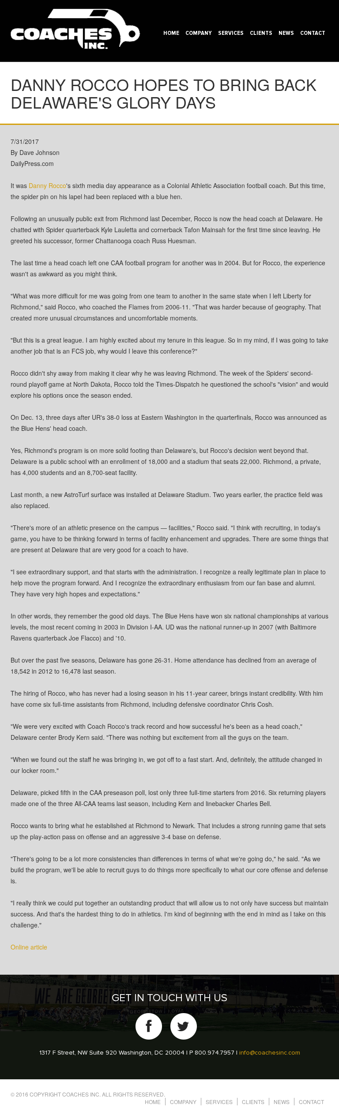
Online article (29, 946)
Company (198, 33)
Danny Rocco (47, 185)
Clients (261, 33)
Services (231, 33)
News (286, 33)
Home (171, 33)
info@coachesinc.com (269, 1053)
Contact (312, 33)
